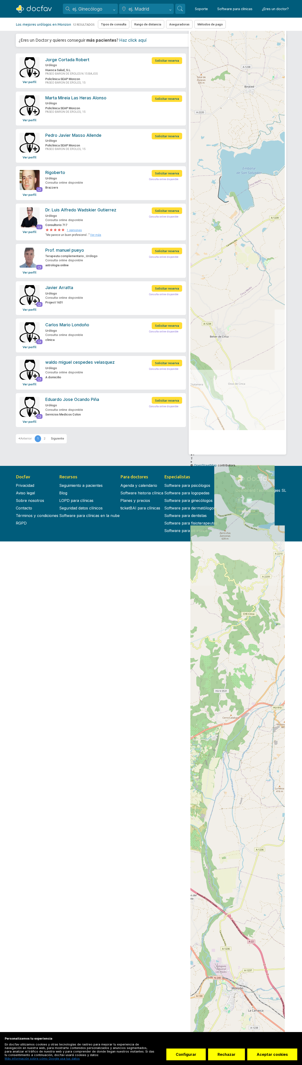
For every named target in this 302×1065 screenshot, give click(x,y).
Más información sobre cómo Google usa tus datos (42, 1058)
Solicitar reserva (167, 60)
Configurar (186, 1054)
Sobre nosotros (30, 500)
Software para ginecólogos (188, 500)
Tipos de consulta (113, 24)
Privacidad (25, 485)
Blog (63, 493)
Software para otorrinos (186, 530)
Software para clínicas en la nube (89, 515)
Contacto (24, 508)
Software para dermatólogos (190, 508)
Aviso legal (25, 493)
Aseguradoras (179, 24)
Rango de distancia (147, 24)
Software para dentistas (185, 515)
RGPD (21, 523)
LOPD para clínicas (76, 500)
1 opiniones (74, 230)
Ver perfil (29, 82)
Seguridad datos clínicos (81, 508)
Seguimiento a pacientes (81, 485)
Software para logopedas (187, 493)
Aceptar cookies (272, 1054)
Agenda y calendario (138, 485)
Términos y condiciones (37, 515)
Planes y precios (135, 500)
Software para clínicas (234, 9)
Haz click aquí (133, 40)
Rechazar (226, 1054)
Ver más (95, 235)
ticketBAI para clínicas (140, 508)
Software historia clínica (141, 493)
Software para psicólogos (187, 485)
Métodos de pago (210, 24)
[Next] (57, 438)
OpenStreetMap (205, 465)
